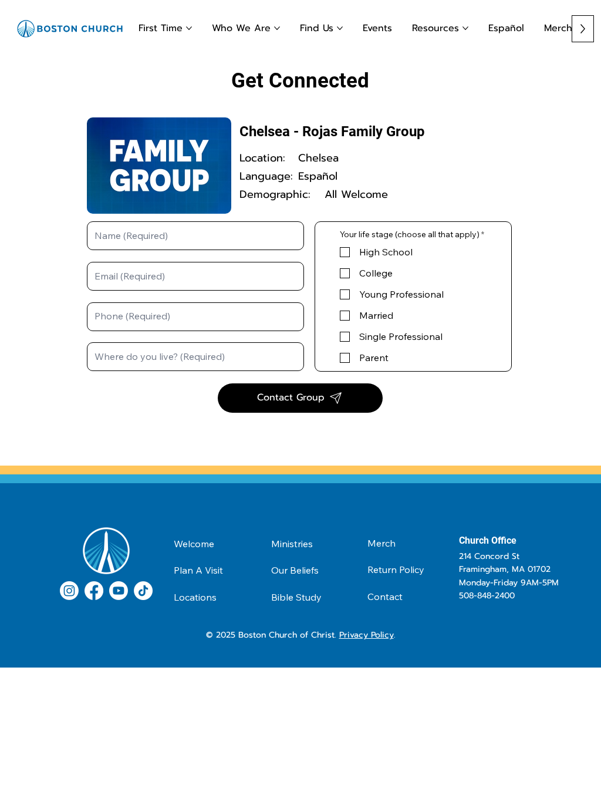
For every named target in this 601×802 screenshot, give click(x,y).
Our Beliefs (295, 570)
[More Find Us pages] (340, 28)
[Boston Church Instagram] (69, 590)
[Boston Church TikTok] (143, 590)
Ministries (292, 544)
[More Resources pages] (465, 28)
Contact (385, 596)
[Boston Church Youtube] (118, 590)
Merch (381, 543)
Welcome (194, 544)
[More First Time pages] (189, 28)
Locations (195, 597)
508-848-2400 (487, 595)
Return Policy (395, 569)
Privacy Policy (366, 635)
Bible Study (296, 597)
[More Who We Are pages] (277, 28)
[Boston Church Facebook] (94, 590)
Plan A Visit (198, 570)
